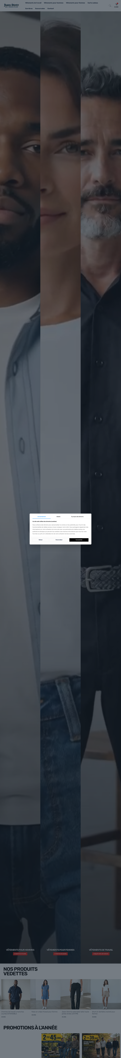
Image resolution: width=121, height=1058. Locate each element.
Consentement (42, 516)
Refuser (40, 540)
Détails (58, 516)
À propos (77, 516)
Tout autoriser (79, 540)
